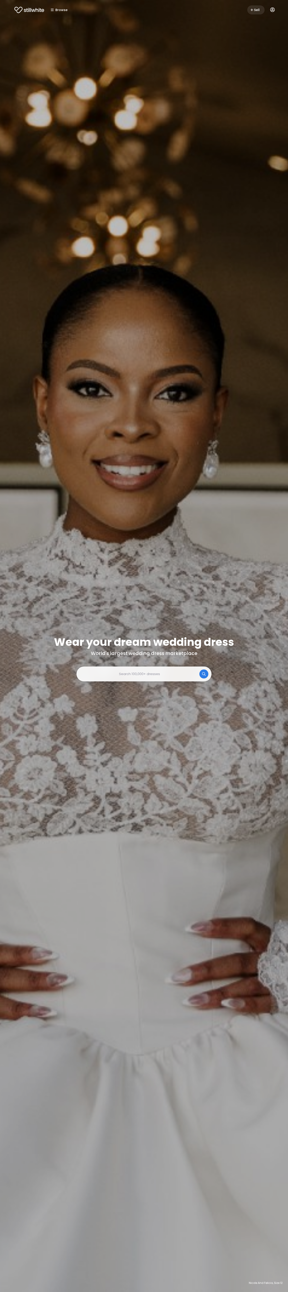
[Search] (203, 673)
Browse (61, 10)
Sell (257, 10)
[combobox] (144, 674)
